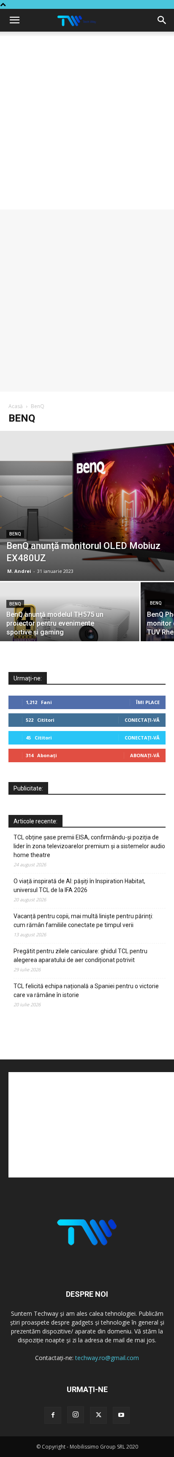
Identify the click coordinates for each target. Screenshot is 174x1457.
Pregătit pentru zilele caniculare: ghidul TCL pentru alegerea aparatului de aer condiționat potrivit (80, 955)
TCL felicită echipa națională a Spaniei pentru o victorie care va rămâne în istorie (86, 990)
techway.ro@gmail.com (107, 1358)
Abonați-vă (145, 755)
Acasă (15, 406)
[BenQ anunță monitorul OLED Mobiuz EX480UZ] (87, 506)
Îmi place (148, 702)
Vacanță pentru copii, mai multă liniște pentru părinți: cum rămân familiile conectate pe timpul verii (83, 920)
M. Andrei (19, 571)
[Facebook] (52, 1415)
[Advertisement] (87, 123)
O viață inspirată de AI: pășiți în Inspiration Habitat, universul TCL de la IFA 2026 (79, 885)
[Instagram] (75, 1414)
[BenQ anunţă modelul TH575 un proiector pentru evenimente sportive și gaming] (69, 616)
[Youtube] (121, 1415)
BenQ (15, 534)
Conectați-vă (142, 720)
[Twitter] (98, 1415)
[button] (14, 20)
